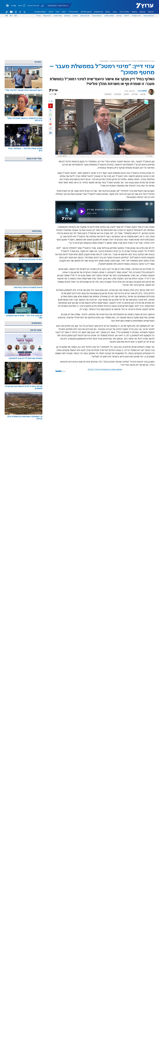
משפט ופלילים (86, 12)
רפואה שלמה (109, 16)
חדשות (150, 12)
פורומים (67, 16)
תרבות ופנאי (84, 16)
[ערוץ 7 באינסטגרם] (16, 12)
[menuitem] (151, 12)
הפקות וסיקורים (40, 12)
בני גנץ (143, 94)
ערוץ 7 (152, 61)
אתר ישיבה (58, 16)
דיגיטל (126, 16)
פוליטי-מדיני (124, 12)
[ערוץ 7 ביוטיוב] (11, 12)
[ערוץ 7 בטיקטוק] (7, 12)
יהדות (51, 12)
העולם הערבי (97, 16)
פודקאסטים (98, 12)
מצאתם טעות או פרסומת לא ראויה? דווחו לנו (105, 369)
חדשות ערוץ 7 (143, 7)
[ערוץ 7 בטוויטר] (24, 12)
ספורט (75, 16)
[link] (23, 90)
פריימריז (118, 94)
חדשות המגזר (148, 16)
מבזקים (142, 12)
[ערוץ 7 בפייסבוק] (20, 12)
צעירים (119, 16)
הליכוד (126, 94)
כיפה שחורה (136, 16)
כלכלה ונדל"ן (73, 12)
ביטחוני (134, 12)
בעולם (107, 12)
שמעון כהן (142, 91)
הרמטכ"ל (108, 94)
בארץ (115, 12)
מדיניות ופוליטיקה (143, 61)
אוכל (57, 12)
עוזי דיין (135, 94)
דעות (64, 12)
